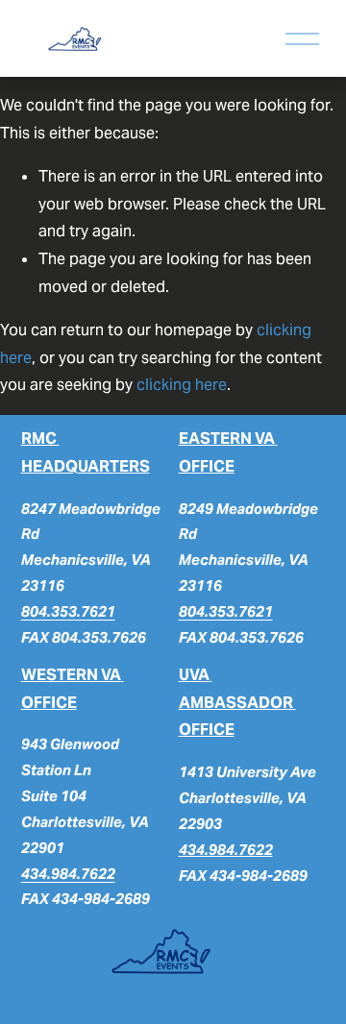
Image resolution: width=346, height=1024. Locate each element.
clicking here (181, 385)
